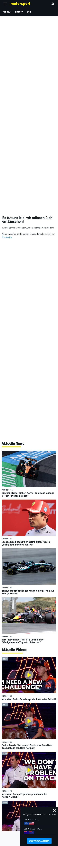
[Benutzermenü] (52, 4)
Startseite (7, 237)
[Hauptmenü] (5, 4)
